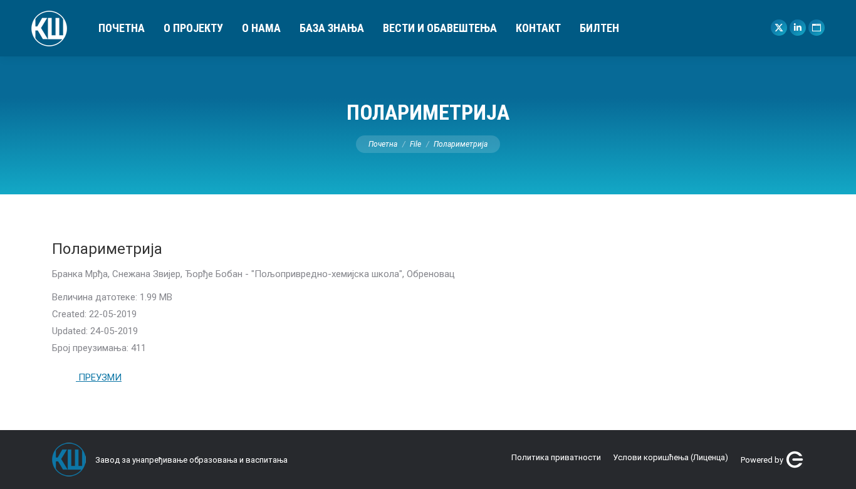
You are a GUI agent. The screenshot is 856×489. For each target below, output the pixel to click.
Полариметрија (107, 249)
